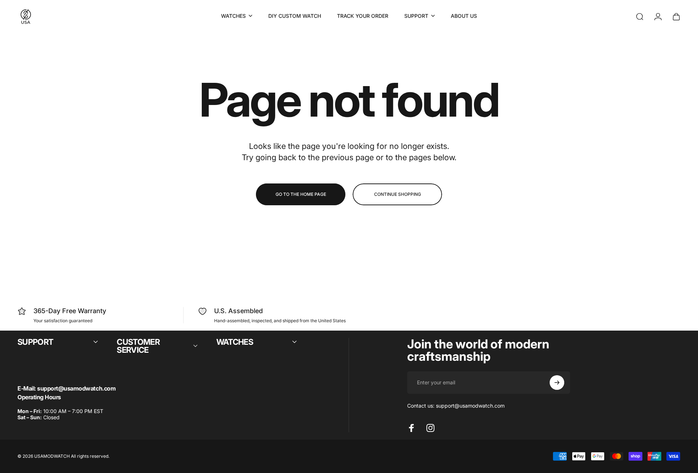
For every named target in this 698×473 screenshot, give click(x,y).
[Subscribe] (557, 382)
